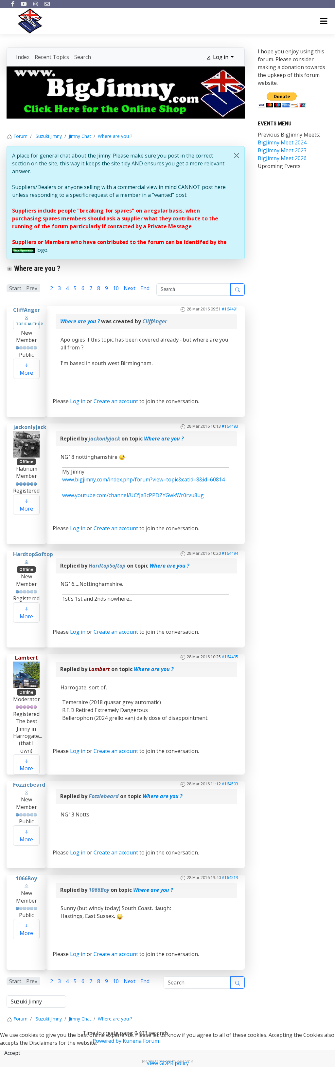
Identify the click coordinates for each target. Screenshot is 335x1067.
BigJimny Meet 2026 (282, 158)
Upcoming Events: (280, 166)
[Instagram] (35, 4)
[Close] (236, 155)
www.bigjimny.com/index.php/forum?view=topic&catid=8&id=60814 (143, 479)
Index (22, 57)
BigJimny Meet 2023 (282, 150)
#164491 (230, 309)
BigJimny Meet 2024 (282, 142)
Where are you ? (80, 321)
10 (116, 288)
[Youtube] (24, 4)
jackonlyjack (29, 427)
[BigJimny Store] (126, 92)
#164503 (230, 784)
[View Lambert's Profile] (26, 674)
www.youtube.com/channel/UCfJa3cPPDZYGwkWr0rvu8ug (133, 495)
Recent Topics (52, 57)
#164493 (230, 426)
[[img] (23, 249)
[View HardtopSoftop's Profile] (26, 561)
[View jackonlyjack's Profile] (26, 443)
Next (129, 288)
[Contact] (47, 4)
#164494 (230, 553)
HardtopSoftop (33, 554)
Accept (12, 1053)
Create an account (116, 401)
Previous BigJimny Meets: (289, 134)
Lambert (26, 657)
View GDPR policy (168, 1063)
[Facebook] (12, 4)
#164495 (230, 657)
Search (82, 57)
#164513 (230, 877)
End (145, 288)
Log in (77, 401)
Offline (26, 461)
